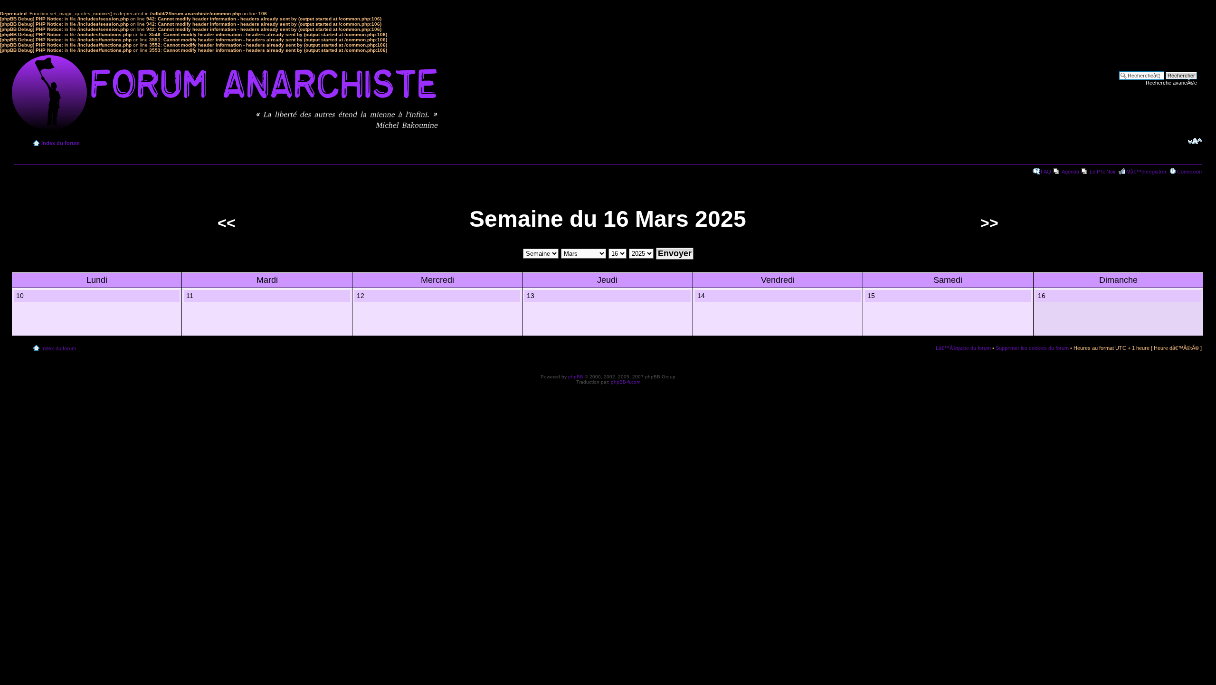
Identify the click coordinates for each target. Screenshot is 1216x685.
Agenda (1070, 171)
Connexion (1189, 171)
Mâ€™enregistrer (1146, 171)
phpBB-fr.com (625, 382)
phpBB (575, 376)
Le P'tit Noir (1103, 171)
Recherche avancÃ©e (1171, 83)
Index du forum (60, 143)
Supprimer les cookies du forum (1032, 348)
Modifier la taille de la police (1195, 141)
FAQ (1046, 171)
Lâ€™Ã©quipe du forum (963, 348)
